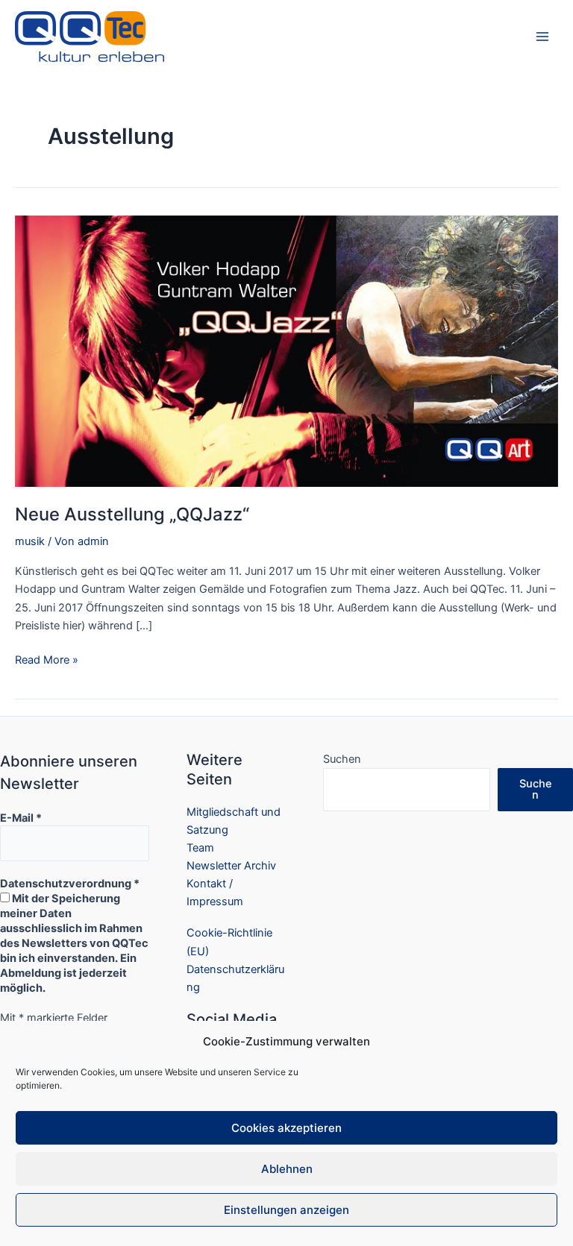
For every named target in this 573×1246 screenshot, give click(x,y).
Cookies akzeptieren (286, 1128)
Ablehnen (287, 1169)
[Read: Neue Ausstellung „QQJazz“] (286, 350)
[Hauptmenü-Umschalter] (542, 36)
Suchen (342, 759)
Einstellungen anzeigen (286, 1210)
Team (200, 848)
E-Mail (21, 818)
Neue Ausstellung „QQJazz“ (132, 514)
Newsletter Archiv (231, 865)
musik (30, 541)
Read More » (46, 660)
